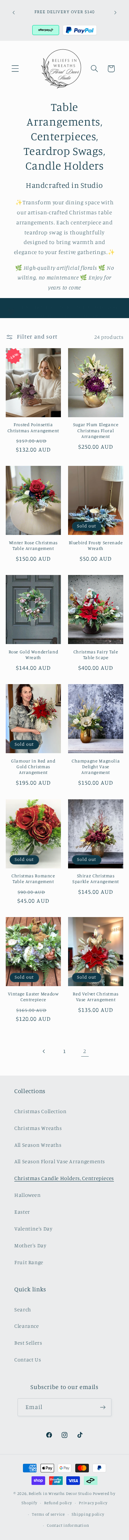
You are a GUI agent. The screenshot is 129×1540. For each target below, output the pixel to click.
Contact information (68, 1525)
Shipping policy (88, 1514)
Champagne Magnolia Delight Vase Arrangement (96, 766)
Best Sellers (28, 1343)
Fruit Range (28, 1262)
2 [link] (84, 1051)
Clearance (26, 1326)
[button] (15, 68)
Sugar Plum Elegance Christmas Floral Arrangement (96, 430)
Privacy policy (93, 1502)
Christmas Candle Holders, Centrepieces (64, 1178)
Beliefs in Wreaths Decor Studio (60, 1493)
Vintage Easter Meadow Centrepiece (33, 996)
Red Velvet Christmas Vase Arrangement (96, 996)
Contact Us (27, 1359)
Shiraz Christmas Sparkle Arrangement (95, 878)
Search (22, 1309)
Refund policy (58, 1502)
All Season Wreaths (37, 1145)
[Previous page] (44, 1051)
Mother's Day (30, 1245)
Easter (22, 1212)
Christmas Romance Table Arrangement (33, 878)
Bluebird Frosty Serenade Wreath (96, 545)
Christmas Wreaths (38, 1128)
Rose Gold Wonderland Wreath (33, 654)
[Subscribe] (103, 1407)
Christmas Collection (40, 1111)
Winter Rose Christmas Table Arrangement (33, 545)
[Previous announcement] (14, 12)
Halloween (27, 1195)
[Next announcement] (115, 12)
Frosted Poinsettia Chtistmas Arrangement (33, 427)
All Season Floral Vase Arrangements (59, 1161)
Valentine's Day (33, 1228)
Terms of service (48, 1514)
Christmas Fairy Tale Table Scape (95, 654)
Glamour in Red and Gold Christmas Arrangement (33, 766)
